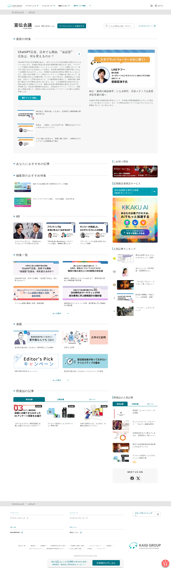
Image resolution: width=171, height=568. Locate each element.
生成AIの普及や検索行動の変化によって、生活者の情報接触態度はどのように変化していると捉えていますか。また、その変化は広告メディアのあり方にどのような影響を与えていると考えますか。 (121, 102)
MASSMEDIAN (15, 532)
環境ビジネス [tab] (63, 6)
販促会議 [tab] (29, 399)
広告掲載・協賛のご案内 (78, 545)
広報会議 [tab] (60, 399)
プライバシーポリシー (96, 545)
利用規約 (110, 545)
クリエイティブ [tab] (47, 6)
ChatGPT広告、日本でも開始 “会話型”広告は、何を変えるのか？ (45, 54)
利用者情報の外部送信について (56, 548)
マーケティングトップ (17, 518)
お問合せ (91, 548)
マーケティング (18, 12)
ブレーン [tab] (92, 399)
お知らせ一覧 (23, 545)
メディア (31, 12)
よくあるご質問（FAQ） (77, 548)
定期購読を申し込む (106, 562)
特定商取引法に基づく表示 (59, 545)
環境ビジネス (74, 532)
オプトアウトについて (36, 548)
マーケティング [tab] (31, 6)
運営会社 (34, 545)
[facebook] (132, 478)
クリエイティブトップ (77, 518)
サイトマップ (101, 548)
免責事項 (44, 545)
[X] (138, 478)
